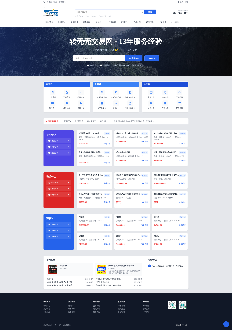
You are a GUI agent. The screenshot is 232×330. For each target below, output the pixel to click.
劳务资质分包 (130, 108)
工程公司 (165, 108)
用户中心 (47, 309)
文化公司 (151, 97)
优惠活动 (106, 65)
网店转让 (87, 22)
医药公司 (179, 97)
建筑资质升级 (116, 97)
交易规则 (96, 306)
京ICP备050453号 (182, 325)
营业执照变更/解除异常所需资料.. (121, 266)
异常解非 (66, 108)
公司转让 (94, 16)
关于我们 (146, 306)
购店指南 (103, 121)
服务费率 (71, 312)
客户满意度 (91, 121)
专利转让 (125, 22)
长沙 (87, 16)
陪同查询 (67, 121)
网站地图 (47, 312)
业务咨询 (121, 306)
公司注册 (162, 22)
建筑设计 (116, 108)
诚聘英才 (146, 309)
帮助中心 (47, 306)
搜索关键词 (79, 16)
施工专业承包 (130, 97)
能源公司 (151, 108)
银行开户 (52, 108)
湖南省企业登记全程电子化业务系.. (60, 282)
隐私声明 (96, 309)
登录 (181, 2)
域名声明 (71, 309)
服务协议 (96, 312)
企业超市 (112, 22)
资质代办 (150, 22)
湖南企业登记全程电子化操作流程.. (109, 285)
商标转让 (99, 22)
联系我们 (121, 312)
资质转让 (102, 16)
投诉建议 (121, 309)
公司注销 (80, 97)
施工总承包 (102, 108)
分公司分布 (79, 121)
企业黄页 (175, 22)
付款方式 (71, 306)
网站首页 (49, 22)
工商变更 (66, 97)
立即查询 (135, 58)
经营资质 (146, 312)
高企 (109, 16)
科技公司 (165, 97)
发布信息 (62, 2)
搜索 (150, 12)
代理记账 (137, 22)
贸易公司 (179, 108)
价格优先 (93, 65)
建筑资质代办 (102, 97)
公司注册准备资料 (102, 282)
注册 (186, 2)
